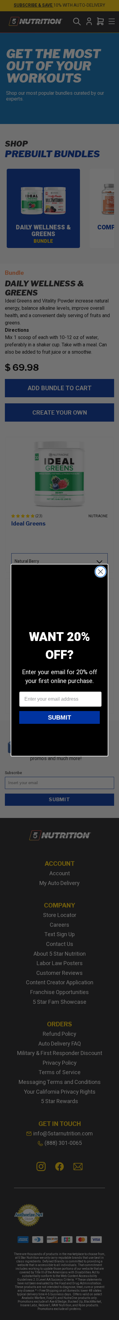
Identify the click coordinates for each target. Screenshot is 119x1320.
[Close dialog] (100, 571)
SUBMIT (59, 717)
